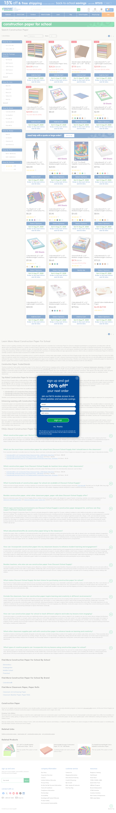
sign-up (58, 420)
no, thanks (58, 427)
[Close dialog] (77, 378)
